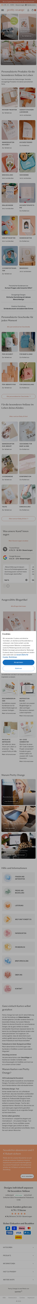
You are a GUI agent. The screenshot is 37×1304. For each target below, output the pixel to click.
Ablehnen (18, 668)
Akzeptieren (18, 662)
